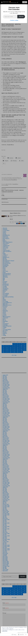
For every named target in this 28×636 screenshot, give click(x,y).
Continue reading (14, 20)
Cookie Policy (4, 630)
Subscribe (21, 16)
